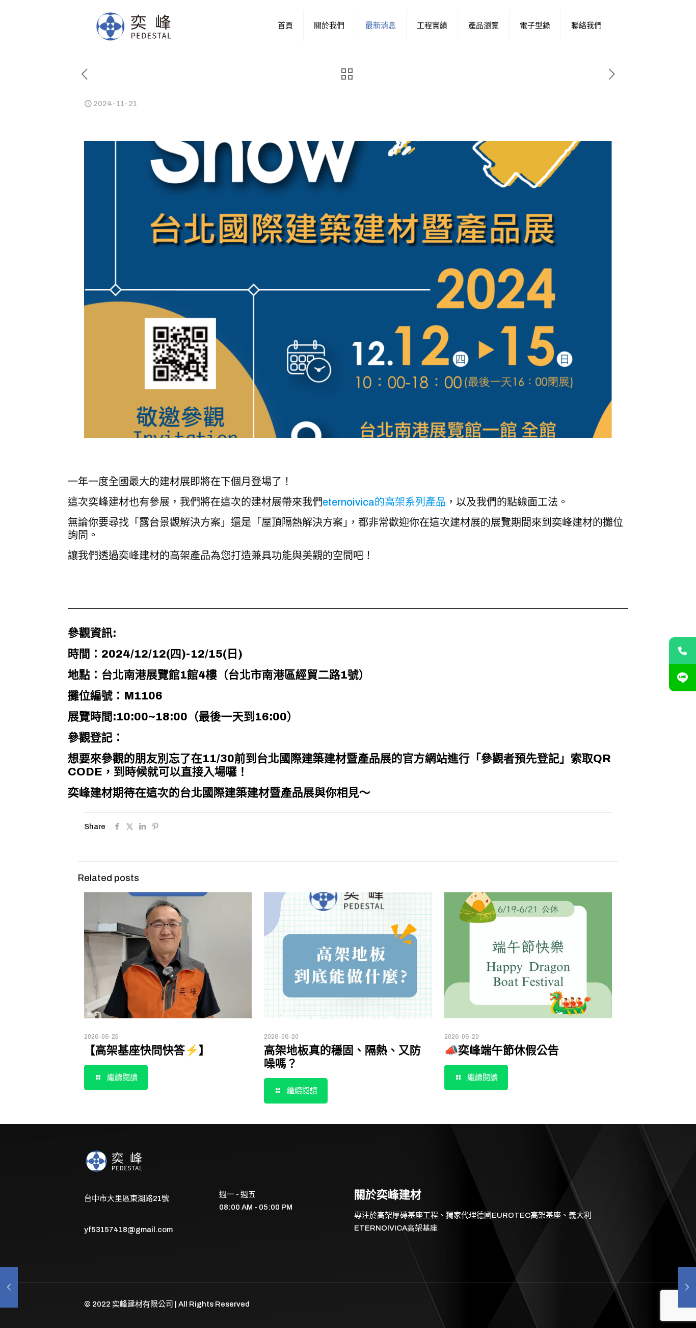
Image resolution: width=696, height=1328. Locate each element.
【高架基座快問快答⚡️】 (147, 1050)
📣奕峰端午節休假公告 (501, 1050)
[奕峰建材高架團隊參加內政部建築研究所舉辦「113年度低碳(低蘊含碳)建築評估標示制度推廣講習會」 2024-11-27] (687, 1287)
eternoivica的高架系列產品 (384, 502)
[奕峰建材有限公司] (135, 25)
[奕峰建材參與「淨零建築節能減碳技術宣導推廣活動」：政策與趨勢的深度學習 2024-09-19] (9, 1287)
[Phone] (682, 650)
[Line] (682, 677)
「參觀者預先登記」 (520, 759)
